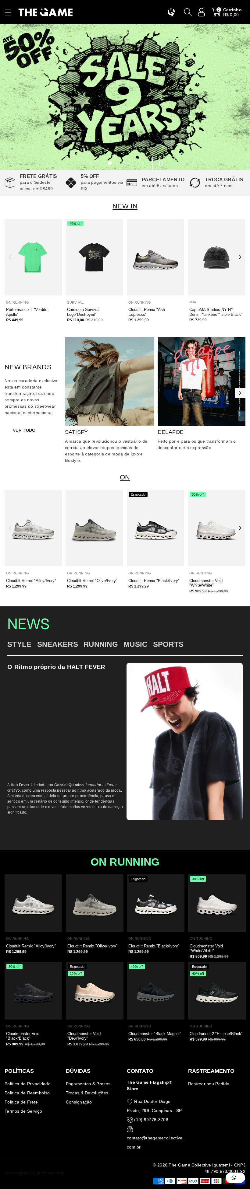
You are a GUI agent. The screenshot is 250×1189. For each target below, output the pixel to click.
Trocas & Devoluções (87, 1092)
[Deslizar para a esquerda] (10, 257)
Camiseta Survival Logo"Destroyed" (83, 312)
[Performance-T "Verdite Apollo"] (33, 257)
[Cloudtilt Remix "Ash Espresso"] (155, 257)
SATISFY (76, 432)
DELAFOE (171, 432)
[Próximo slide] (142, 163)
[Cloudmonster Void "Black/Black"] (33, 991)
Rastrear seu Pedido (209, 1083)
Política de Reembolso (27, 1092)
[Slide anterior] (91, 163)
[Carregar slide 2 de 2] (123, 163)
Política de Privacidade (28, 1083)
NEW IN (125, 206)
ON (125, 477)
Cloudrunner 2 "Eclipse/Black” (216, 1033)
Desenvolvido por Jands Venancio (34, 1173)
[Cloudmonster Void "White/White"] (216, 528)
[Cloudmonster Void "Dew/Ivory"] (94, 991)
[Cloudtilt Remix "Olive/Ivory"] (94, 528)
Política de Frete (21, 1102)
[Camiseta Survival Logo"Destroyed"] (94, 257)
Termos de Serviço (23, 1111)
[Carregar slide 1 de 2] (110, 163)
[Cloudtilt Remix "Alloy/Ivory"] (33, 528)
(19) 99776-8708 (151, 1119)
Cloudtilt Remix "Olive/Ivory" (92, 580)
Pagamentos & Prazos (88, 1083)
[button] (11, 12)
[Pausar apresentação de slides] (159, 163)
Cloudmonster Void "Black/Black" (22, 1036)
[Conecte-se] (201, 12)
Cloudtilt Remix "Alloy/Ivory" (31, 580)
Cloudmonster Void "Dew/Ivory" (84, 1036)
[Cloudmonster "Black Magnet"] (155, 991)
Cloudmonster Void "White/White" (206, 583)
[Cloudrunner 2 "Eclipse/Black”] (217, 991)
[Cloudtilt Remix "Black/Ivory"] (155, 528)
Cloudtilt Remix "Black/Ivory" (154, 580)
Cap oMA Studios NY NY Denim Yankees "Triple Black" (215, 312)
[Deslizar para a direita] (240, 257)
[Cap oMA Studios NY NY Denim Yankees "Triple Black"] (216, 257)
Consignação (79, 1102)
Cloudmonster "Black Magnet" (154, 1033)
